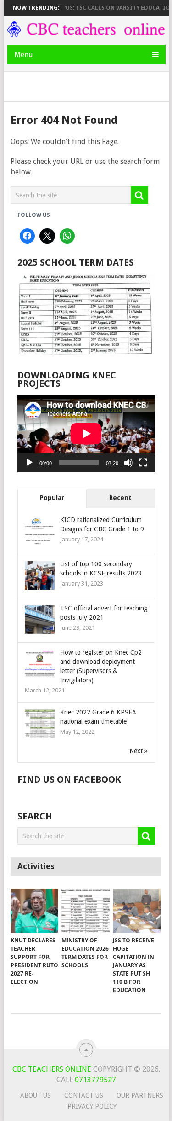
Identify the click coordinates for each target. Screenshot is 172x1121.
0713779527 (94, 1079)
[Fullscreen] (143, 462)
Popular (52, 497)
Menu (23, 54)
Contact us (83, 1095)
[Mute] (128, 462)
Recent (120, 497)
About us (35, 1095)
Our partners (140, 1095)
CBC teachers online (51, 1069)
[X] (47, 236)
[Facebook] (27, 236)
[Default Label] (67, 236)
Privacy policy (92, 1106)
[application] (86, 433)
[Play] (29, 462)
